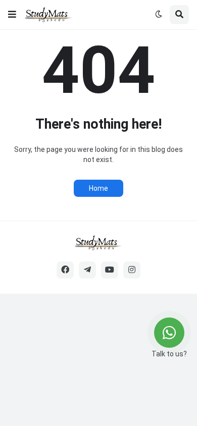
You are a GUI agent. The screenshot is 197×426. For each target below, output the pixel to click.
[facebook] (65, 270)
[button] (12, 14)
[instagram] (131, 270)
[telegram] (87, 270)
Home (98, 188)
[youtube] (109, 270)
